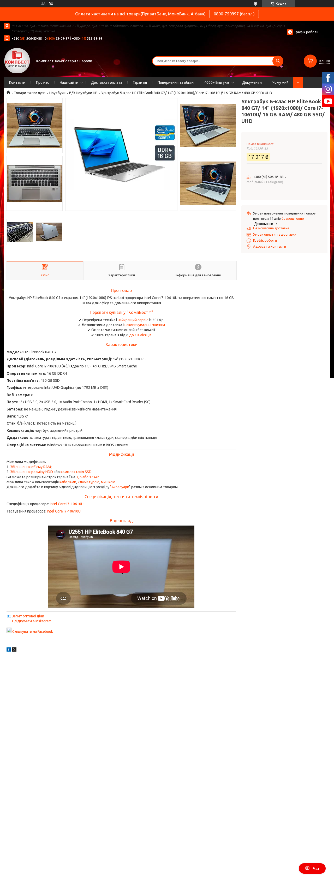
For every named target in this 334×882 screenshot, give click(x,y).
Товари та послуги (29, 93)
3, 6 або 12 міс (87, 477)
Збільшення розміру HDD (31, 472)
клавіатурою (88, 482)
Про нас (42, 82)
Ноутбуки (57, 93)
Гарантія (140, 82)
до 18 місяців (140, 335)
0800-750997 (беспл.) (234, 13)
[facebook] (9, 650)
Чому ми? (280, 82)
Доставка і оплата (106, 82)
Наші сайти (69, 82)
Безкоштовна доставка (271, 228)
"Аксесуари (119, 487)
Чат (316, 868)
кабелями (67, 482)
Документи (252, 82)
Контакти (17, 82)
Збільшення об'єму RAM (30, 467)
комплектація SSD (76, 472)
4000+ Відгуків (216, 82)
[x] (14, 650)
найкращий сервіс (133, 320)
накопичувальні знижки (144, 325)
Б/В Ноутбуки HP (83, 93)
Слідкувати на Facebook (32, 631)
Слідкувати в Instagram (31, 621)
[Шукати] (277, 61)
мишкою (108, 482)
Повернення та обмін (176, 82)
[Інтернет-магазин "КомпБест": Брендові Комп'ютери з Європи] (17, 60)
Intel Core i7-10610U (67, 504)
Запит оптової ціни (28, 616)
